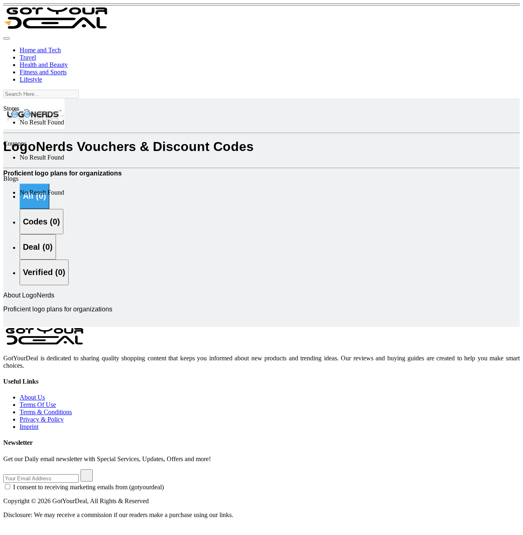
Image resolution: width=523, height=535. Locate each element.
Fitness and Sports (43, 72)
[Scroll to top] (261, 4)
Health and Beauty (44, 64)
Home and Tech (40, 50)
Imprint (29, 426)
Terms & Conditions (46, 411)
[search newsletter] (86, 475)
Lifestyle (31, 79)
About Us (32, 397)
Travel (28, 57)
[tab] (41, 221)
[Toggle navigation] (6, 38)
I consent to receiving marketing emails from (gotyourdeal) (88, 487)
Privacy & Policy (42, 419)
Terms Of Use (38, 404)
